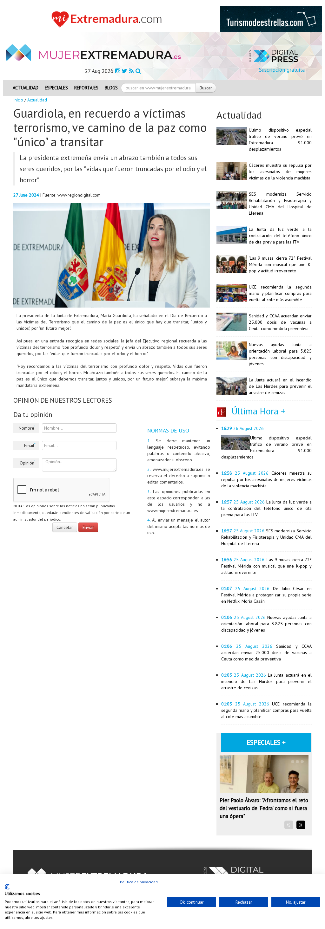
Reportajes (86, 88)
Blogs (111, 88)
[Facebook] (117, 71)
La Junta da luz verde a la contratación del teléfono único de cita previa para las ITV (280, 235)
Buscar (206, 88)
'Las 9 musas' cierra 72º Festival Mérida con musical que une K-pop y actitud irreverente (280, 264)
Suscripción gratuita (282, 69)
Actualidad (25, 88)
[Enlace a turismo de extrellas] (271, 19)
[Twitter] (124, 71)
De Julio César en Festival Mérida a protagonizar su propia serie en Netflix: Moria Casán (266, 595)
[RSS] (131, 71)
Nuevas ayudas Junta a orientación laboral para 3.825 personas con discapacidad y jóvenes (266, 623)
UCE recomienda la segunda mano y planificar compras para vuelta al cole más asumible (280, 293)
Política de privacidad (139, 882)
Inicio (18, 100)
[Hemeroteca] (138, 71)
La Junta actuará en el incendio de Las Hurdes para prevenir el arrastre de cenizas (280, 386)
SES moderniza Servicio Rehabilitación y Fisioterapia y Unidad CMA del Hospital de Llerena (266, 537)
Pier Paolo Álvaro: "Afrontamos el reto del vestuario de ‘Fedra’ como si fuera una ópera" (264, 808)
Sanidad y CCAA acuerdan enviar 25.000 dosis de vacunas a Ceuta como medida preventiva (280, 322)
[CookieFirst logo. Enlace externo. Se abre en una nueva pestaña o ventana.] (7, 887)
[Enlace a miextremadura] (108, 19)
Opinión (28, 462)
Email (30, 445)
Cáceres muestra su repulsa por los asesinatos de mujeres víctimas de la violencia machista (280, 171)
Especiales (56, 88)
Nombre (27, 428)
